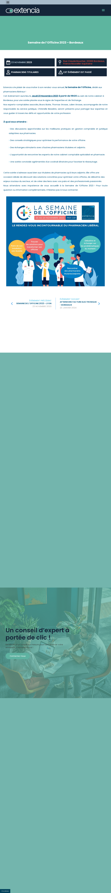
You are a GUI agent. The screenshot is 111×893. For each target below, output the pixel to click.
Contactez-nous (18, 656)
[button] (8, 2)
